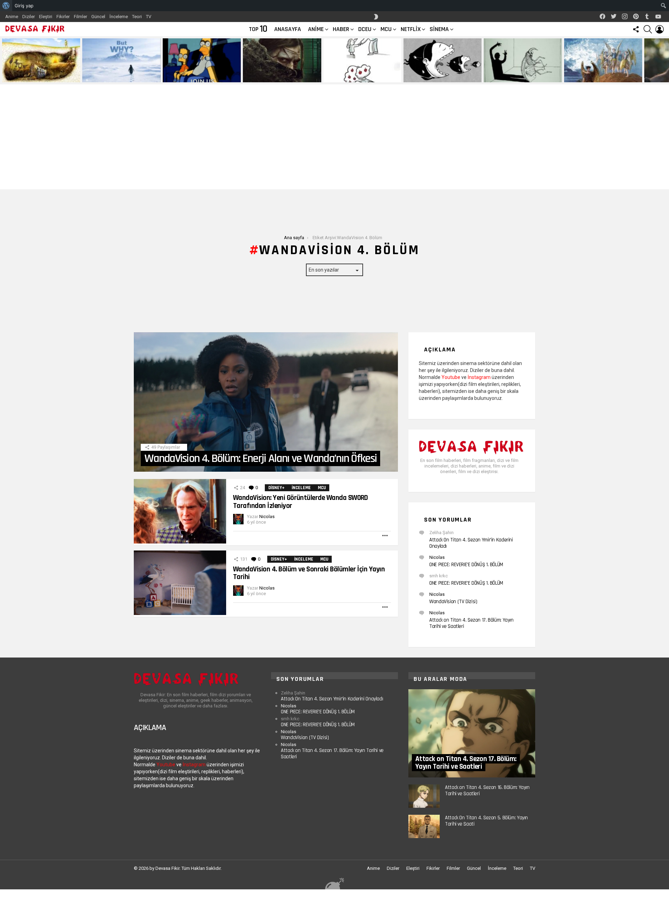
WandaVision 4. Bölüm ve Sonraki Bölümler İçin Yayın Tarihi (309, 573)
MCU (386, 29)
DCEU (364, 29)
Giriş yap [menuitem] (24, 5)
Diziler (28, 16)
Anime (11, 16)
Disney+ (276, 488)
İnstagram (479, 377)
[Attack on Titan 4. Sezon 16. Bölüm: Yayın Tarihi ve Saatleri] (424, 796)
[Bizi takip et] (636, 29)
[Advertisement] (334, 137)
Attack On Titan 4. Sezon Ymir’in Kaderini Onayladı (471, 543)
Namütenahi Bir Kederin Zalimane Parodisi (36, 74)
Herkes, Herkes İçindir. (188, 76)
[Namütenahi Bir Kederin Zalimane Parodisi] (41, 60)
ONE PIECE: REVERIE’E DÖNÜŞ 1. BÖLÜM (466, 564)
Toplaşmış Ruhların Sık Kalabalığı (277, 76)
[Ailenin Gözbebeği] (362, 60)
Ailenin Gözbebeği (343, 76)
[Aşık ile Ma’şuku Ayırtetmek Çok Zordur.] (523, 60)
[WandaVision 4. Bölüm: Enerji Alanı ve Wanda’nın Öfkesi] (266, 402)
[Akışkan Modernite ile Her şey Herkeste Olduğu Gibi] (442, 60)
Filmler (80, 16)
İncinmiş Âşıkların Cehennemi (595, 76)
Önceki (3, 60)
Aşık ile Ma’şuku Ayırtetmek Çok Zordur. (516, 74)
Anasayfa (287, 29)
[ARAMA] (648, 29)
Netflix (411, 29)
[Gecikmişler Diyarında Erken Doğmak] (121, 60)
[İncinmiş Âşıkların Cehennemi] (603, 60)
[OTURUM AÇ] (659, 29)
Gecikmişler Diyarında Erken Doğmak (120, 76)
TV (148, 16)
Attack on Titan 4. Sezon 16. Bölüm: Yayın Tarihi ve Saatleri (487, 790)
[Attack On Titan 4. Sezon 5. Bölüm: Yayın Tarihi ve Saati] (424, 826)
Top (258, 29)
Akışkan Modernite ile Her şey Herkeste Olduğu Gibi (434, 74)
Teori (137, 16)
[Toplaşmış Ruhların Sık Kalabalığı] (282, 60)
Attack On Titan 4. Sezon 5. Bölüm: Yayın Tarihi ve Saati (486, 820)
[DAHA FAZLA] (385, 535)
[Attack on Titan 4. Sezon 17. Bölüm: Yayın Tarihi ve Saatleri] (471, 733)
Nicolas (437, 557)
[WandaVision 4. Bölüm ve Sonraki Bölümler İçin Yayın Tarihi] (180, 582)
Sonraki (665, 60)
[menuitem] (6, 5)
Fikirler (63, 16)
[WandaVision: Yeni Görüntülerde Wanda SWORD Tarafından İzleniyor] (180, 511)
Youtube (450, 377)
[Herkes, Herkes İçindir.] (202, 60)
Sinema (439, 29)
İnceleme (118, 16)
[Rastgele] (334, 883)
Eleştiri (45, 16)
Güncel (98, 16)
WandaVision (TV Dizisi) (453, 601)
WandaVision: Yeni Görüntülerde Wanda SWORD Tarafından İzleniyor (300, 501)
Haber (341, 29)
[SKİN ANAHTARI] (376, 16)
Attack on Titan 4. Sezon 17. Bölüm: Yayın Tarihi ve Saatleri (471, 623)
